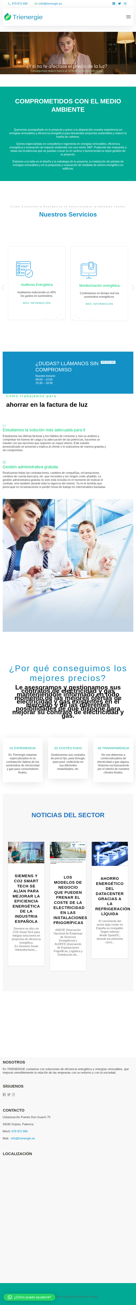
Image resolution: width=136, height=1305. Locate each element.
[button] (29, 1297)
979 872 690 (20, 1131)
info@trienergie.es (23, 1138)
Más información (36, 303)
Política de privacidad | (64, 1296)
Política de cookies (87, 1296)
